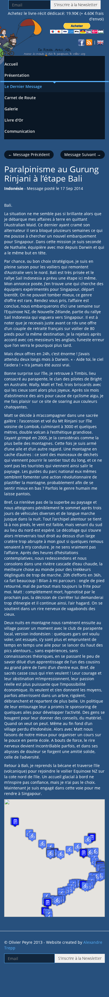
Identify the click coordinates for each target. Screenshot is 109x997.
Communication (19, 131)
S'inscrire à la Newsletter (75, 4)
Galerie (11, 108)
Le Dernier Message (23, 86)
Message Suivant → (82, 154)
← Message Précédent (29, 154)
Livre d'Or (13, 120)
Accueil (11, 64)
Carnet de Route (20, 97)
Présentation (16, 75)
